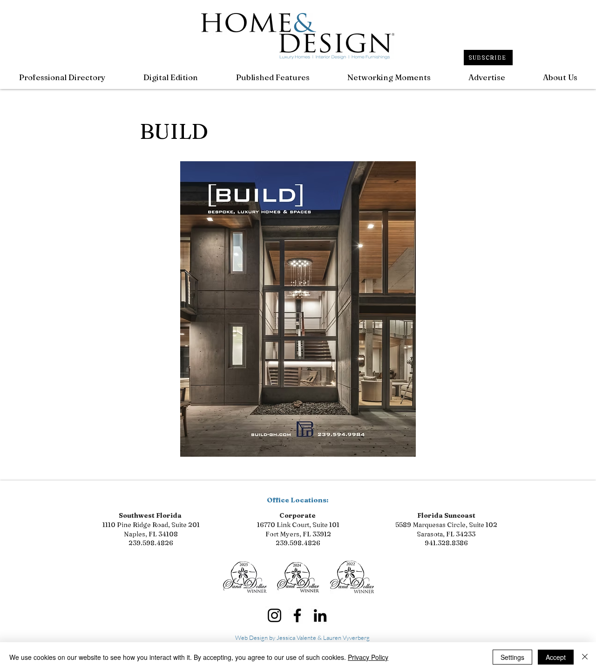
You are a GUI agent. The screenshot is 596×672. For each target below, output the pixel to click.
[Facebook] (297, 615)
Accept (556, 657)
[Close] (584, 657)
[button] (272, 77)
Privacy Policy (368, 657)
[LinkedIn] (320, 615)
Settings (512, 657)
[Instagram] (274, 615)
